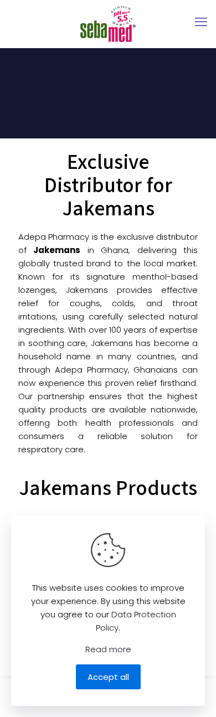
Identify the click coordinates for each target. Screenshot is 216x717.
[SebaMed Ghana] (108, 24)
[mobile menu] (201, 22)
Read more (108, 649)
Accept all (108, 677)
